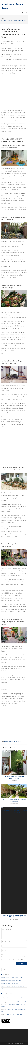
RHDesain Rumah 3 (8, 41)
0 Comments (13, 43)
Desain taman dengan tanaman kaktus (12, 741)
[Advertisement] (14, 92)
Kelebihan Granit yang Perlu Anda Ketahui (11, 977)
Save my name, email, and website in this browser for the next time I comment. (13, 958)
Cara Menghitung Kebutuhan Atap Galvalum (12, 980)
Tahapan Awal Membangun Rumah (9, 989)
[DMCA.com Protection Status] (5, 1020)
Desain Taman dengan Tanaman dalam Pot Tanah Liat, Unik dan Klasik (14, 916)
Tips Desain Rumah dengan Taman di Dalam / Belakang (14, 777)
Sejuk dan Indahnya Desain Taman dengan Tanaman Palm (14, 800)
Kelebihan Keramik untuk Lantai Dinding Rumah (12, 986)
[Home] (1, 20)
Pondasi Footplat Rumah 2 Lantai (18, 1002)
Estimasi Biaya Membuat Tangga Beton (10, 983)
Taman (4, 43)
